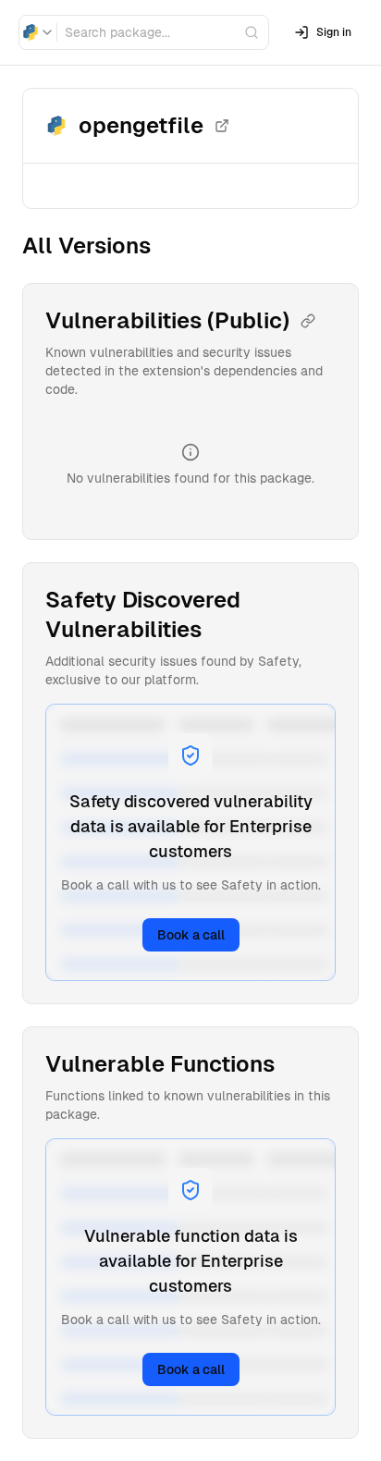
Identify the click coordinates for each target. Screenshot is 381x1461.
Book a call (191, 934)
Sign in (333, 32)
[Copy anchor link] (308, 321)
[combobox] (37, 32)
